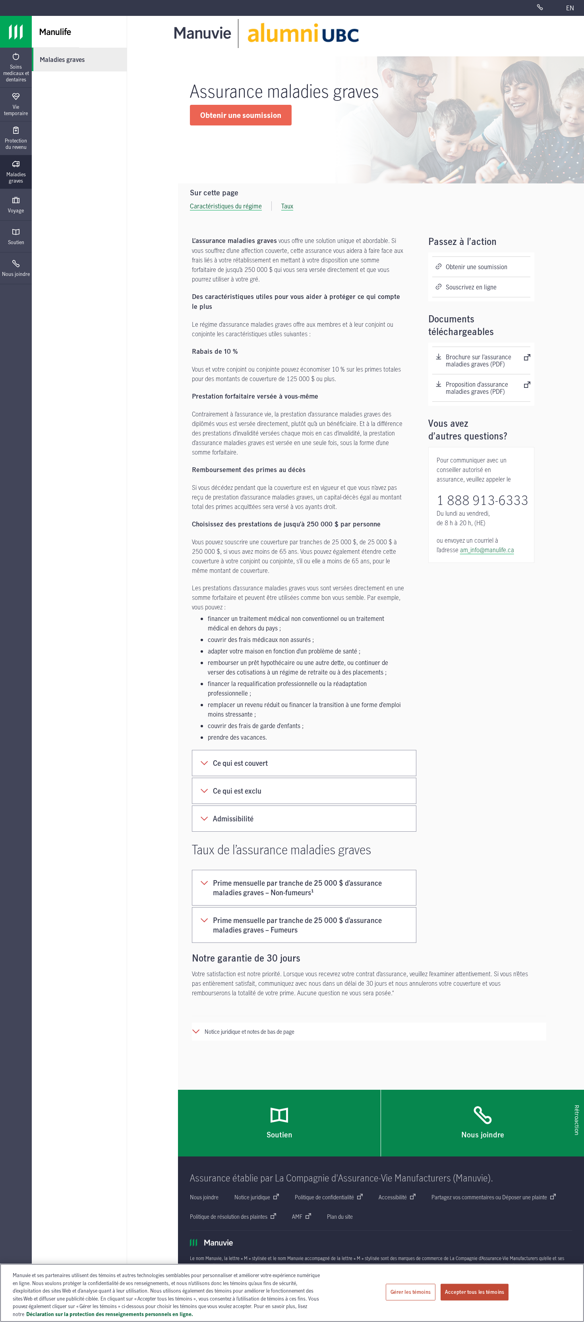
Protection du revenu (16, 143)
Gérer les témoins (411, 1291)
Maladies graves (16, 177)
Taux (287, 206)
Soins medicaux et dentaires (16, 73)
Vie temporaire (16, 110)
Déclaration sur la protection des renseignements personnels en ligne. (109, 1313)
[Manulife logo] (16, 32)
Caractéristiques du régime (226, 206)
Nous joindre (16, 274)
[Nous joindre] (546, 8)
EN (570, 8)
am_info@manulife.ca (487, 549)
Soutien (16, 242)
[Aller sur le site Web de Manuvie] (204, 32)
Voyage (16, 210)
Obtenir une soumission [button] (240, 115)
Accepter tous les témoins (474, 1291)
